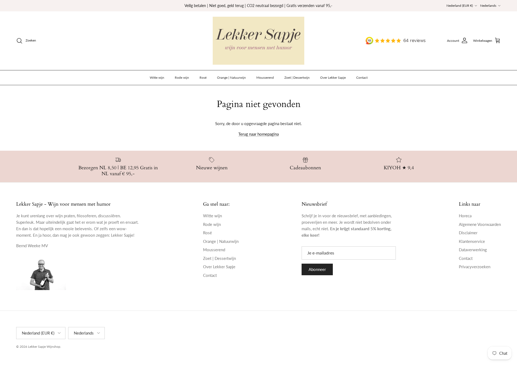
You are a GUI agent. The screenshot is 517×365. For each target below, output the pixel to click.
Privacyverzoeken (474, 266)
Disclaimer (468, 232)
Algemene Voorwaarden (480, 224)
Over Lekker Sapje (333, 77)
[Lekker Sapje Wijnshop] (258, 41)
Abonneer (317, 269)
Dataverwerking (473, 249)
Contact (362, 77)
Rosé (203, 77)
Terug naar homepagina (258, 134)
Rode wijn (182, 77)
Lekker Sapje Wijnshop (44, 347)
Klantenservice (472, 241)
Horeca (465, 215)
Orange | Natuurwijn (231, 77)
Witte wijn (157, 77)
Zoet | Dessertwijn (297, 77)
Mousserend (265, 77)
